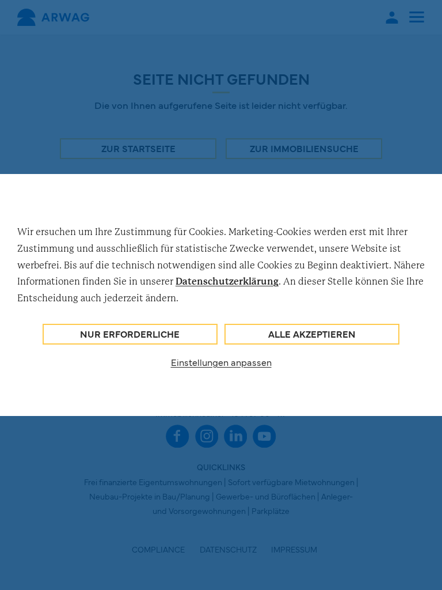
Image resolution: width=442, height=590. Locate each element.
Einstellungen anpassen (221, 361)
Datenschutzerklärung (227, 281)
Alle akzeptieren (312, 333)
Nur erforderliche (130, 333)
